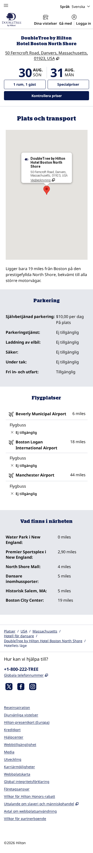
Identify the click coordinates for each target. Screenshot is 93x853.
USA (24, 631)
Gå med (65, 23)
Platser (9, 631)
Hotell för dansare (19, 636)
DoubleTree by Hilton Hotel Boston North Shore (43, 640)
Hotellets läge (15, 645)
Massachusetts (44, 631)
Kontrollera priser (60, 95)
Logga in (83, 23)
